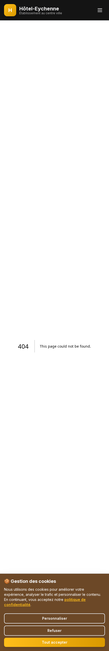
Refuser (54, 630)
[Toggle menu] (100, 10)
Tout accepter (54, 642)
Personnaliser (54, 618)
